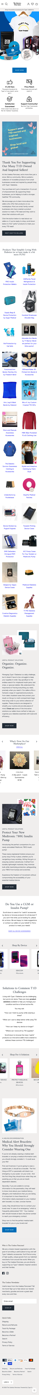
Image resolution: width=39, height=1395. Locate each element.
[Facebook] (3, 1273)
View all (19, 747)
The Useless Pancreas (13, 1387)
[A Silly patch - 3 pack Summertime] (19, 760)
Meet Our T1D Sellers (14, 233)
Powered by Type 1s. (27, 1387)
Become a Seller (8, 1332)
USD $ (6, 1382)
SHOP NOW (9, 726)
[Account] (27, 4)
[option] (19, 43)
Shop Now (9, 1230)
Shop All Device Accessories (19, 931)
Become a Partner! (9, 1335)
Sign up (8, 1308)
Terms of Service (8, 1346)
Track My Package (8, 1328)
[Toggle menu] (2, 4)
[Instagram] (7, 1273)
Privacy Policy (7, 1342)
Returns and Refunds (9, 1325)
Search (4, 1339)
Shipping (5, 1322)
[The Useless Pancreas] (17, 4)
